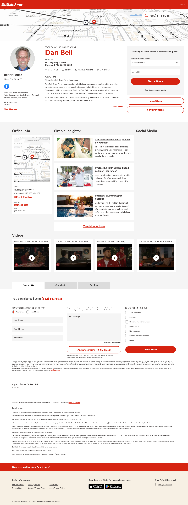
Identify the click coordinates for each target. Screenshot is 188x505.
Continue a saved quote (155, 90)
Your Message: (74, 317)
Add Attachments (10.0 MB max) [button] (94, 350)
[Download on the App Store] (96, 486)
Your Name (18, 320)
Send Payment (155, 110)
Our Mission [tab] (61, 285)
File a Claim (155, 101)
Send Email (150, 349)
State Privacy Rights (57, 488)
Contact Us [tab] (28, 285)
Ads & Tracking (18, 485)
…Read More (117, 107)
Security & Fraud (34, 485)
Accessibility (54, 485)
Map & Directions (24, 197)
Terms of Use (17, 488)
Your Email (20, 312)
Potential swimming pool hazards (109, 197)
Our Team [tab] (94, 285)
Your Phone (34, 312)
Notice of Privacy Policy (36, 488)
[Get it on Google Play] (113, 486)
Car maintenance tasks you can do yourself (112, 141)
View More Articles (94, 226)
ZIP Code (136, 72)
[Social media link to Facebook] (6, 86)
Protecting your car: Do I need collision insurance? (112, 169)
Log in (182, 5)
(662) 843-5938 (21, 205)
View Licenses (10, 109)
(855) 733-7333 (55, 370)
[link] (12, 4)
